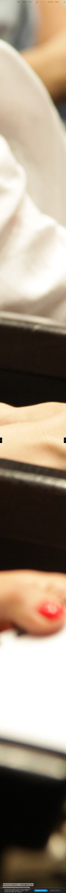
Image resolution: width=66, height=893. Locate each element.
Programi (24, 1)
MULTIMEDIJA (50, 1)
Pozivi (30, 1)
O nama (18, 1)
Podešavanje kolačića (54, 890)
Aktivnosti (43, 1)
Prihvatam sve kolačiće (41, 890)
